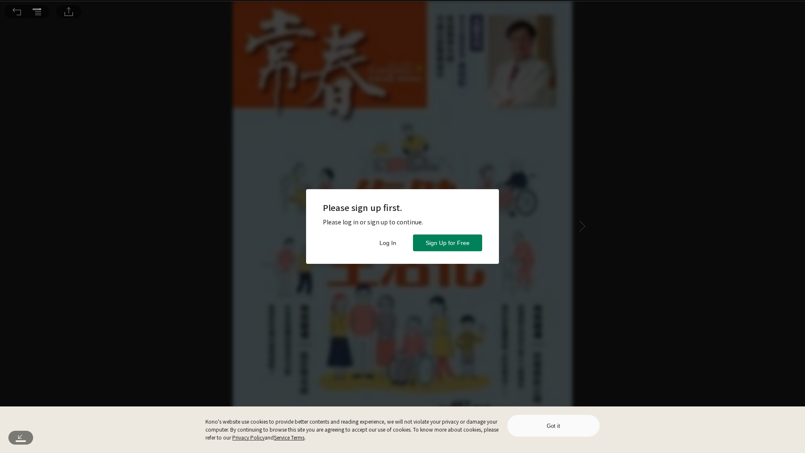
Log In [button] (387, 243)
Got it (553, 426)
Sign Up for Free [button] (448, 243)
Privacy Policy (248, 437)
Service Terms (289, 437)
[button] (17, 11)
